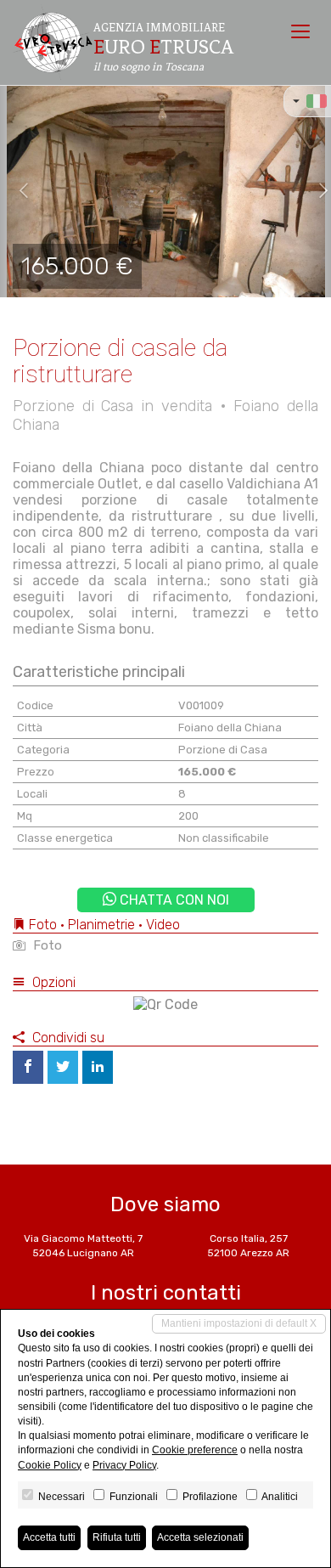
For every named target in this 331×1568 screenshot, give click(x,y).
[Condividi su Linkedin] (97, 1067)
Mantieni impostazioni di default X (239, 1323)
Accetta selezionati (200, 1537)
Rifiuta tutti (117, 1537)
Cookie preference (195, 1450)
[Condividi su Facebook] (28, 1067)
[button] (16, 191)
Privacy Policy (124, 1465)
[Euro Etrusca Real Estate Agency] (52, 42)
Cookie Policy (49, 1465)
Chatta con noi (172, 900)
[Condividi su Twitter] (63, 1067)
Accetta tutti (49, 1537)
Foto (46, 945)
